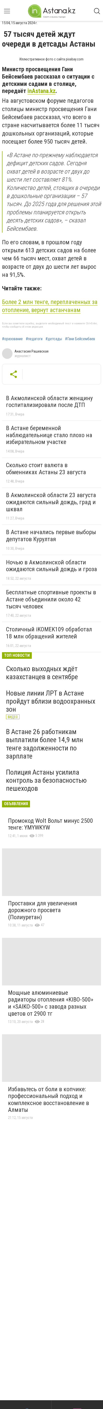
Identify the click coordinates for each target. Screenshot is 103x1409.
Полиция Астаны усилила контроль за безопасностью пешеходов (46, 780)
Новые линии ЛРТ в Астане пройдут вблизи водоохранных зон (50, 701)
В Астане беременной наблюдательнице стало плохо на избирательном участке (49, 435)
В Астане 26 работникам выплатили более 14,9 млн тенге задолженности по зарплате (44, 744)
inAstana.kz (42, 90)
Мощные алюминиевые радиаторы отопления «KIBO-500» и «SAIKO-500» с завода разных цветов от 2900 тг (50, 1003)
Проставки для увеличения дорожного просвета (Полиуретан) (42, 910)
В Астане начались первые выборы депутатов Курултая (51, 536)
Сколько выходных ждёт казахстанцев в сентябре (42, 673)
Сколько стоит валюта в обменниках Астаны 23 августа (46, 469)
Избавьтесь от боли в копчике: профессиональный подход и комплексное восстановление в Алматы (48, 1100)
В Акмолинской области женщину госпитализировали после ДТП (49, 402)
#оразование (12, 339)
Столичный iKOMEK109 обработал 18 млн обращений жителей (49, 633)
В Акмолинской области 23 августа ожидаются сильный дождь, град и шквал (51, 502)
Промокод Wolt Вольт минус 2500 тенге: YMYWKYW (50, 824)
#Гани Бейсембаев (80, 339)
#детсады (54, 339)
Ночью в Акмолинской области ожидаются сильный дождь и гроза (51, 566)
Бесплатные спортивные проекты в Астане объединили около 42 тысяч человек (51, 599)
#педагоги (34, 339)
